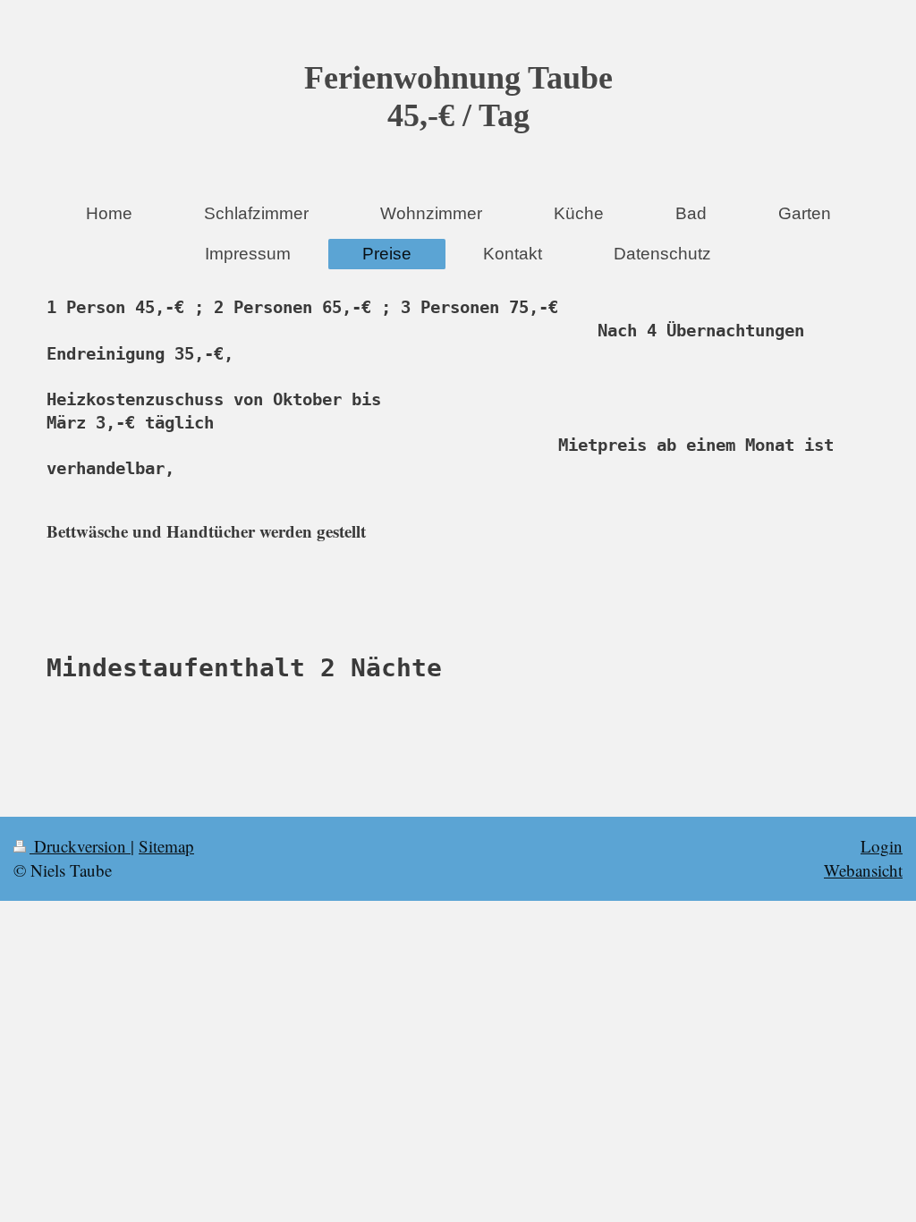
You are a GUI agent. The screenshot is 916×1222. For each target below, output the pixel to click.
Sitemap (166, 846)
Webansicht (863, 870)
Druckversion (80, 846)
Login (882, 846)
